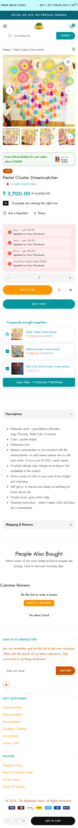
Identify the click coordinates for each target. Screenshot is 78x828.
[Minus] (8, 278)
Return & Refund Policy (18, 772)
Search (65, 35)
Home (6, 50)
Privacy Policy (11, 779)
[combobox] (40, 35)
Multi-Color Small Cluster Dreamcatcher (48, 366)
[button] (68, 90)
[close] (75, 4)
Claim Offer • (39, 382)
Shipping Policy (12, 765)
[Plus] (70, 278)
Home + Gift (11, 743)
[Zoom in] (68, 62)
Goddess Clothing (14, 729)
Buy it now (39, 304)
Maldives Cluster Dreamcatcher (43, 349)
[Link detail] (6, 685)
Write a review (39, 603)
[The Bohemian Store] (39, 26)
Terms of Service (14, 787)
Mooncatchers (12, 721)
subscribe (65, 670)
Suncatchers (10, 736)
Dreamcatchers (12, 707)
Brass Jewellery (12, 714)
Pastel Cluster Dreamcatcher (41, 332)
